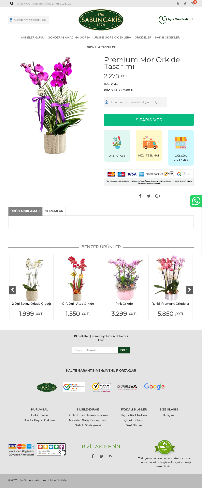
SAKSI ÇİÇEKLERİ (167, 37)
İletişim (168, 415)
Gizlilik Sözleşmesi (88, 425)
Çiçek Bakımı (133, 420)
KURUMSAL (39, 409)
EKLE (123, 350)
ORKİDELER (143, 37)
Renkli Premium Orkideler (170, 303)
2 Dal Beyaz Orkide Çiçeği (31, 303)
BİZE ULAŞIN (169, 409)
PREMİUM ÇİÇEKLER (101, 47)
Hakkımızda (39, 415)
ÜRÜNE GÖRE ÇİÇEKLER (111, 37)
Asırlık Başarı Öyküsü (39, 420)
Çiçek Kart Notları (134, 415)
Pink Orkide (124, 303)
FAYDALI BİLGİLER (134, 409)
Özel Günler (133, 425)
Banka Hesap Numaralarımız (88, 415)
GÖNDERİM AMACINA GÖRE (68, 37)
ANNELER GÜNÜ (32, 37)
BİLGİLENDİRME (88, 409)
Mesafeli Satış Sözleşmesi (88, 420)
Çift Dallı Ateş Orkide (78, 303)
